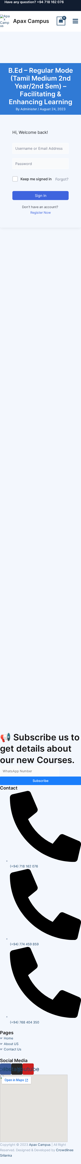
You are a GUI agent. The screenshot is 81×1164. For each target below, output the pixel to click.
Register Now (40, 213)
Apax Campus (31, 21)
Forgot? (61, 179)
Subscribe (41, 781)
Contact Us (12, 1049)
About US (11, 1044)
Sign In (40, 195)
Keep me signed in (36, 179)
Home (8, 1038)
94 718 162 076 (51, 2)
